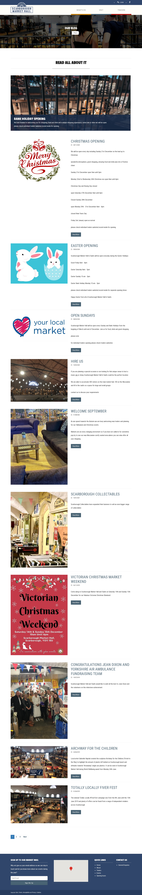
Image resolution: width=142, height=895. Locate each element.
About (99, 868)
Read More (76, 234)
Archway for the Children (94, 748)
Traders (99, 870)
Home (68, 33)
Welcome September (88, 411)
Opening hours (101, 876)
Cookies (39, 892)
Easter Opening (84, 245)
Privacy (34, 892)
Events (99, 873)
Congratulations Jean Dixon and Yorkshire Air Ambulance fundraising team (100, 669)
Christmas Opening (88, 141)
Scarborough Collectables (95, 494)
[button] (71, 869)
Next (25, 837)
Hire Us (77, 361)
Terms (20, 892)
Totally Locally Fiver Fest (94, 787)
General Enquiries (123, 865)
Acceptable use (27, 892)
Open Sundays (83, 315)
